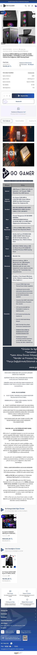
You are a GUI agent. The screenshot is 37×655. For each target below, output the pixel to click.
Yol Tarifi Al (3, 627)
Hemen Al (18, 101)
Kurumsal (4, 617)
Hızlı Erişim (4, 614)
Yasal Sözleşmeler (6, 620)
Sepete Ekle (24, 96)
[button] (3, 27)
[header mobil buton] (9, 5)
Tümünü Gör (31, 72)
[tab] (6, 121)
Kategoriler (4, 610)
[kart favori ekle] (15, 519)
